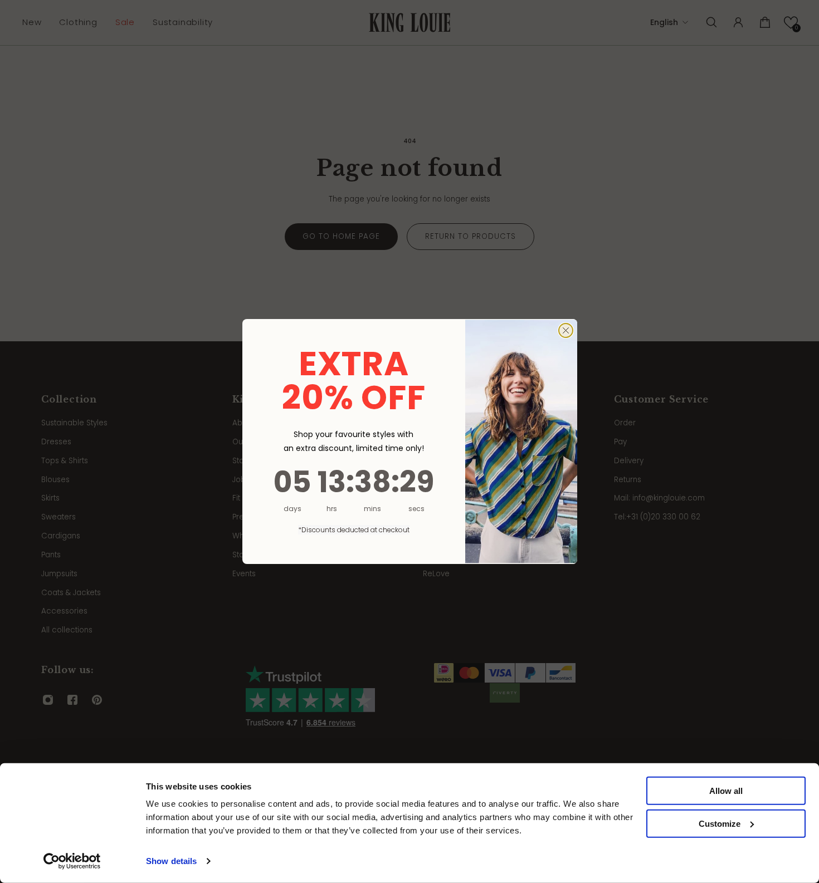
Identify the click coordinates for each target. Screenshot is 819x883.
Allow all (726, 791)
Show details (171, 861)
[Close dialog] (566, 330)
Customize (719, 823)
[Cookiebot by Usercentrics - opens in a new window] (72, 861)
